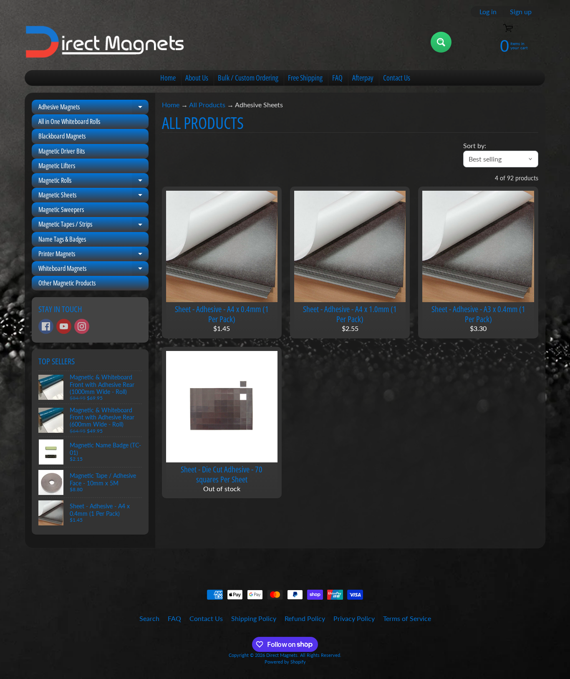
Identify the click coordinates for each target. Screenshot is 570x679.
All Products (207, 105)
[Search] (441, 42)
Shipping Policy (253, 618)
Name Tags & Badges (62, 239)
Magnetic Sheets (93, 196)
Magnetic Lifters (56, 165)
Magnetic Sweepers (61, 209)
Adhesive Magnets (93, 108)
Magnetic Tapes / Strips (93, 226)
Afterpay (362, 78)
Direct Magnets (282, 655)
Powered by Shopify (285, 661)
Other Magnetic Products (67, 283)
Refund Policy (305, 618)
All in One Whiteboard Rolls (69, 121)
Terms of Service (407, 618)
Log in (488, 11)
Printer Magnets (93, 255)
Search (149, 618)
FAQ (337, 78)
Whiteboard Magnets (93, 270)
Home (168, 78)
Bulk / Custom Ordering (248, 78)
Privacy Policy (354, 618)
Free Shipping (305, 78)
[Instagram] (81, 326)
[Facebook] (45, 326)
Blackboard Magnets (62, 136)
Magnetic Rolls (93, 182)
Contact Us (396, 78)
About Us (196, 78)
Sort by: (474, 145)
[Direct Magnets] (105, 42)
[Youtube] (63, 326)
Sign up (521, 11)
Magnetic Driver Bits (61, 151)
